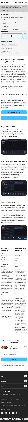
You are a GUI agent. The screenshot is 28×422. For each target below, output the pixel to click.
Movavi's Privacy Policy (19, 365)
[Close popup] (26, 8)
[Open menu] (26, 2)
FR (5, 52)
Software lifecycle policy (7, 397)
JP (14, 52)
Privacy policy (4, 394)
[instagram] (6, 413)
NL (11, 52)
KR (16, 52)
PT (9, 52)
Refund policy (19, 399)
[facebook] (2, 413)
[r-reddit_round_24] (16, 413)
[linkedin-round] (9, 413)
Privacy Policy (4, 10)
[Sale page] (19, 2)
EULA (19, 394)
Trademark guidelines (6, 402)
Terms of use (13, 394)
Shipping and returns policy (7, 399)
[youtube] (13, 413)
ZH (18, 52)
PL (13, 52)
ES (8, 52)
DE (3, 52)
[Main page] (5, 2)
